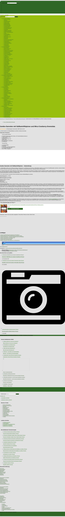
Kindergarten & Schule (8, 113)
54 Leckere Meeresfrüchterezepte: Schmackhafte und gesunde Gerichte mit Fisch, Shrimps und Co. (25, 204)
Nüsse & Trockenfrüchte (8, 66)
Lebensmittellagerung (4, 492)
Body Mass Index (7, 24)
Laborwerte (6, 35)
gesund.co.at (2, 118)
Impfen (5, 33)
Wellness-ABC (6, 104)
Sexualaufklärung (7, 78)
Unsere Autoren (5, 505)
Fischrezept (11, 248)
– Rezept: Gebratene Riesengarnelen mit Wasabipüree (10, 240)
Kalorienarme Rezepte (4, 488)
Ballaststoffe (2, 470)
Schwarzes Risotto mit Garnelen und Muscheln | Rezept (13, 440)
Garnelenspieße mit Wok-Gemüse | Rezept (10, 331)
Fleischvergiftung (3, 483)
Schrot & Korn (6, 71)
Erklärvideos (5, 408)
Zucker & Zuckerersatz (8, 74)
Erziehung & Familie (7, 108)
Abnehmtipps (6, 47)
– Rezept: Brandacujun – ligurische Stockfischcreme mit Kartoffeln (12, 236)
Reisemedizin (6, 41)
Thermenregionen (7, 102)
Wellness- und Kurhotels (8, 105)
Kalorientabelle (6, 423)
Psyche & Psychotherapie (8, 39)
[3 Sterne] (2, 129)
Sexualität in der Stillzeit (8, 83)
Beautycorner (6, 87)
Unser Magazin (5, 8)
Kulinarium (6, 65)
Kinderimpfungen (7, 112)
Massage (5, 99)
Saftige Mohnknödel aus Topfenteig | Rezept (11, 457)
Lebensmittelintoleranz (4, 490)
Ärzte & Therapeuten (7, 404)
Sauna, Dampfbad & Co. (8, 101)
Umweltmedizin (7, 45)
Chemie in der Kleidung (7, 382)
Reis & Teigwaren (7, 69)
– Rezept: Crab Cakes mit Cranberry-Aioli (7, 237)
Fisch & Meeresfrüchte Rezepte (19, 118)
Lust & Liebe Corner (7, 77)
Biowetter (4, 406)
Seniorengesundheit (7, 43)
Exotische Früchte (7, 53)
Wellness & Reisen (5, 11)
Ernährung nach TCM (4, 481)
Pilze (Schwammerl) (7, 68)
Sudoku (4, 416)
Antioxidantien (2, 469)
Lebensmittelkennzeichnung (5, 491)
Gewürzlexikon (6, 56)
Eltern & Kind (4, 12)
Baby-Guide (6, 107)
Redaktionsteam (4, 246)
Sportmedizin (6, 44)
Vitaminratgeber (3, 502)
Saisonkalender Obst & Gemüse (9, 415)
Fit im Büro (6, 88)
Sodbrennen (2, 496)
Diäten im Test (2, 473)
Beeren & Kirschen (7, 48)
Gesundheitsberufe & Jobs (8, 411)
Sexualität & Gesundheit (8, 81)
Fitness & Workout (7, 90)
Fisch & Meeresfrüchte (8, 54)
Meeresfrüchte (19, 248)
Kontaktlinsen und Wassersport (8, 346)
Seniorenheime (6, 414)
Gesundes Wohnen (7, 28)
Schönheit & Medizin (8, 93)
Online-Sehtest (5, 413)
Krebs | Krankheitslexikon (7, 372)
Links (3, 510)
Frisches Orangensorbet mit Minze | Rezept (11, 433)
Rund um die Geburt (7, 109)
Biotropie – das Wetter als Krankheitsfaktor (10, 353)
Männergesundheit (7, 36)
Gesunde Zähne (7, 26)
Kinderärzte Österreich (8, 110)
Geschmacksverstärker (4, 486)
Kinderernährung (7, 111)
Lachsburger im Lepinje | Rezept (9, 454)
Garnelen (15, 248)
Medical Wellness (7, 100)
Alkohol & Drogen (7, 19)
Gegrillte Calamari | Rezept (8, 464)
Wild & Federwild (7, 73)
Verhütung (6, 86)
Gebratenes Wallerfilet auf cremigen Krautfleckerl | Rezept (13, 256)
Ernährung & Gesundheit (8, 50)
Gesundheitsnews (6, 409)
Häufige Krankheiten (7, 30)
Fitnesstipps (6, 89)
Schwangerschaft (7, 117)
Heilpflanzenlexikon (7, 31)
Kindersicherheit (7, 115)
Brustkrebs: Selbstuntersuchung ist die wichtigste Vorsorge (13, 375)
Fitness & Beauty (5, 10)
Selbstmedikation (7, 42)
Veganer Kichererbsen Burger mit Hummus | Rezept (12, 461)
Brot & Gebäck (6, 49)
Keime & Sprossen (7, 60)
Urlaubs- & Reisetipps (8, 103)
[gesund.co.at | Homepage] (2, 1)
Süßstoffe (1, 498)
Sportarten (6, 95)
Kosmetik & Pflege (7, 92)
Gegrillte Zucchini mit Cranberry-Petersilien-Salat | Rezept (13, 262)
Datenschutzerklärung (6, 508)
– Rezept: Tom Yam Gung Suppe (6, 239)
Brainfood (2, 471)
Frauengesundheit (7, 25)
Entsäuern (2, 478)
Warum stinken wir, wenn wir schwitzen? (10, 343)
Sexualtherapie (7, 85)
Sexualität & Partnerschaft (6, 9)
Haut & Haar (6, 91)
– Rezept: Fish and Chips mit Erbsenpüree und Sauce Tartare (11, 235)
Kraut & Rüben (6, 63)
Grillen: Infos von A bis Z (8, 58)
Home (3, 4)
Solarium (5, 94)
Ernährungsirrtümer (3, 479)
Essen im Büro (2, 482)
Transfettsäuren (3, 499)
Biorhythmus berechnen (7, 405)
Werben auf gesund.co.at (6, 507)
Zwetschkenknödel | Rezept (8, 447)
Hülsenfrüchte (6, 59)
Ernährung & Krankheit (8, 51)
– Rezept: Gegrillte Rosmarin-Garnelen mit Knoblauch (9, 234)
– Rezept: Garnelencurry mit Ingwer (6, 238)
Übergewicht (2, 500)
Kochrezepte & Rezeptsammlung (9, 424)
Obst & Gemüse (7, 67)
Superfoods (6, 72)
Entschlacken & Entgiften (4, 477)
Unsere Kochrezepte (5, 7)
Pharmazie (6, 38)
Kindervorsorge (7, 116)
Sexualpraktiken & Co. (8, 84)
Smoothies (2, 495)
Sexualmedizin (6, 80)
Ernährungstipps (7, 52)
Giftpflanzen (6, 57)
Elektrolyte (2, 474)
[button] (4, 242)
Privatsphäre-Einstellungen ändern (8, 509)
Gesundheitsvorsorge (8, 27)
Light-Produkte (2, 493)
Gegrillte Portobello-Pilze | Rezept (9, 443)
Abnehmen (2, 468)
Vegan (1, 501)
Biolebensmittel (3, 472)
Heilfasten (2, 487)
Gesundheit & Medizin (6, 5)
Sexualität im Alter (7, 82)
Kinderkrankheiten (7, 114)
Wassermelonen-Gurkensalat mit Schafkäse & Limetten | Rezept (14, 450)
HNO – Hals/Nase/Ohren (8, 32)
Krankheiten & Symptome (7, 425)
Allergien (5, 20)
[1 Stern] (0, 129)
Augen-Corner (6, 22)
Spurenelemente (3, 497)
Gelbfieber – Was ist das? (7, 385)
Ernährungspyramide (4, 480)
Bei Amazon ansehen (15, 208)
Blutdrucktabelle (6, 407)
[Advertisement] (30, 157)
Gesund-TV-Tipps (6, 410)
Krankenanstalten (6, 412)
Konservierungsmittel (4, 489)
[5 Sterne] (4, 129)
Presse (3, 506)
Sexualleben (6, 79)
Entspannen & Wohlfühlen (9, 98)
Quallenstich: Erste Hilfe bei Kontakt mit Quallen (11, 356)
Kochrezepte (6, 62)
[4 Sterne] (3, 129)
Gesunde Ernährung (5, 6)
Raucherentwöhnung (8, 40)
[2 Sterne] (1, 129)
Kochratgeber (6, 61)
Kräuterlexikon (6, 64)
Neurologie (6, 37)
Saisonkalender (7, 70)
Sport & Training (7, 96)
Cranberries (7, 248)
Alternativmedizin (7, 21)
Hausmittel (6, 29)
